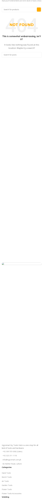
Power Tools (7, 489)
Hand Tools (6, 473)
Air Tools (5, 481)
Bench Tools (7, 477)
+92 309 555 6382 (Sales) (12, 451)
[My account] (40, 4)
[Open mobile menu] (3, 4)
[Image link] (21, 353)
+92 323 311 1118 (10, 455)
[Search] (39, 9)
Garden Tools (7, 485)
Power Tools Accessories (11, 493)
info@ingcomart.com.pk (12, 460)
